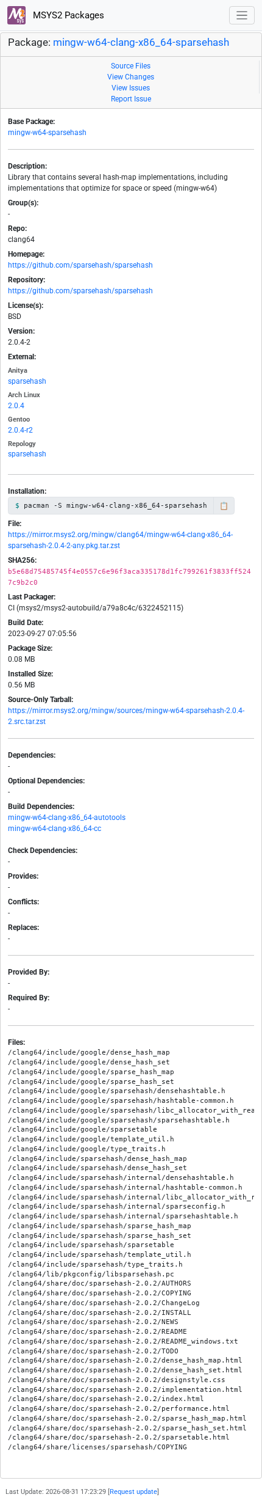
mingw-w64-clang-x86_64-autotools (67, 817)
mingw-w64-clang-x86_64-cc (54, 828)
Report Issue (131, 99)
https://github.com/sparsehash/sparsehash (80, 265)
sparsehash (27, 381)
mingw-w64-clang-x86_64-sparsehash (141, 42)
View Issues (131, 88)
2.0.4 (16, 405)
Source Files (130, 66)
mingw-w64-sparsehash (47, 132)
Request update (133, 1492)
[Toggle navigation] (242, 15)
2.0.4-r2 (20, 430)
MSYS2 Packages (67, 15)
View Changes (130, 77)
